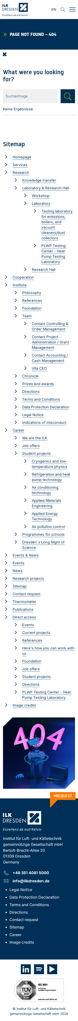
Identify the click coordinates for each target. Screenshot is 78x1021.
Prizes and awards (38, 384)
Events (18, 563)
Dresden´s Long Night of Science (43, 545)
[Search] (63, 9)
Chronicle (30, 376)
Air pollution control (48, 527)
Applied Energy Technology (45, 516)
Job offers (31, 446)
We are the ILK (34, 438)
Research (21, 172)
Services (20, 165)
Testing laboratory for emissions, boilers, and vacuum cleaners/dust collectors (57, 224)
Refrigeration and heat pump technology (51, 477)
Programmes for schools (43, 534)
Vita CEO (39, 368)
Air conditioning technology (45, 490)
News (18, 571)
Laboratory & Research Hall (45, 188)
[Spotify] (39, 969)
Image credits (24, 705)
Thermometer (24, 602)
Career (18, 430)
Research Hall (43, 269)
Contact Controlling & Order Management (50, 326)
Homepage (22, 157)
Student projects (36, 453)
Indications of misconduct (44, 422)
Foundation (31, 308)
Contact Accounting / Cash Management (50, 358)
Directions (31, 391)
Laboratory (41, 203)
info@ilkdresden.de (31, 880)
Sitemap (20, 586)
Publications (23, 609)
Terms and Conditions (41, 399)
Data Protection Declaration (45, 407)
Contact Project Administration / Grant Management (50, 342)
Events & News (26, 555)
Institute (20, 285)
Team (27, 316)
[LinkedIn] (26, 969)
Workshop (40, 196)
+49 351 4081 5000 (31, 872)
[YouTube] (52, 969)
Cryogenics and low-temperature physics (49, 464)
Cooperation (23, 277)
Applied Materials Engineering (46, 503)
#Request (63, 796)
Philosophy (31, 293)
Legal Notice (33, 415)
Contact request (26, 594)
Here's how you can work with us (48, 651)
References (32, 300)
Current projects (36, 633)
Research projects (28, 578)
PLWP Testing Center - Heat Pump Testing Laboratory (53, 254)
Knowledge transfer (39, 180)
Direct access (24, 617)
